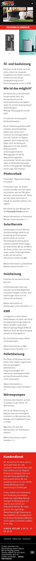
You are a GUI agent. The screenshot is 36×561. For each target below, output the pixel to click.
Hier (5, 426)
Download (7, 538)
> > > (26, 219)
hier (25, 257)
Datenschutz (16, 538)
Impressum (27, 538)
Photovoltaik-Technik (14, 211)
